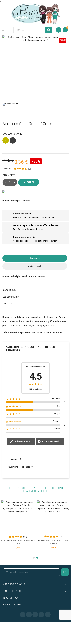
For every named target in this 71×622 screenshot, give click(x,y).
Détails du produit (35, 266)
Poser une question (51, 441)
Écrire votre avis (21, 441)
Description (35, 258)
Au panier (29, 182)
